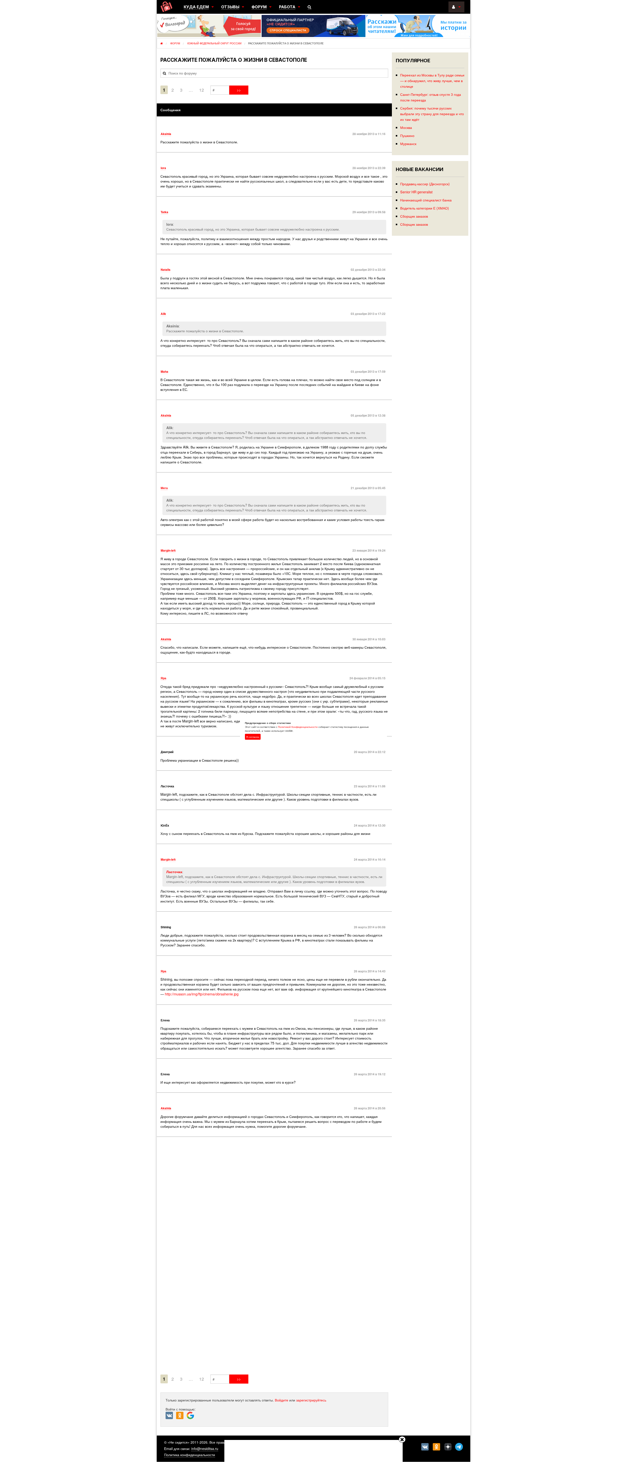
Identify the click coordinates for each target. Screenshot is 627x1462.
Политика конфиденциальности (189, 1454)
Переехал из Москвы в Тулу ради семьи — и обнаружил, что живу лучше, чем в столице (432, 80)
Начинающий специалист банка (426, 199)
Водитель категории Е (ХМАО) (424, 208)
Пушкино (407, 135)
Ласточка (174, 871)
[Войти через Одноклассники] (181, 1416)
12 (201, 90)
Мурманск (408, 143)
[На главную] (166, 6)
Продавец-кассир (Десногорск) (425, 183)
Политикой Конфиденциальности (298, 727)
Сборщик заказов (414, 216)
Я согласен (252, 737)
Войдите (281, 1400)
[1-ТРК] (274, 1257)
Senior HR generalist (416, 191)
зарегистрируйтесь (311, 1400)
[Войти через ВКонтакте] (171, 1416)
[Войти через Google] (191, 1417)
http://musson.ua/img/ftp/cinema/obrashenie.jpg (202, 993)
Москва (406, 127)
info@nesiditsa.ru (204, 1448)
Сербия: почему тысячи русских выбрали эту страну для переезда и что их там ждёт (432, 113)
